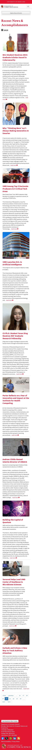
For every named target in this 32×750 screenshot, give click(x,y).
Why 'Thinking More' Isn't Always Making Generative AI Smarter (16, 131)
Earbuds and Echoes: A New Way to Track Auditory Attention (15, 650)
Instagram (10, 738)
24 (20, 698)
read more (13, 165)
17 (23, 695)
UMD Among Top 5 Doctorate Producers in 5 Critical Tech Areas (15, 189)
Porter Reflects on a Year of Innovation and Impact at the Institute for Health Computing (16, 399)
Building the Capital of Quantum (13, 521)
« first (4, 695)
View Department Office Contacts (9, 721)
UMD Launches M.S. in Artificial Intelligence (12, 263)
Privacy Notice (16, 741)
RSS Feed (18, 738)
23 (17, 698)
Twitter (6, 738)
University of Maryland (16, 1)
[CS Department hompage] (16, 745)
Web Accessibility (6, 741)
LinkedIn (14, 738)
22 (13, 698)
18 (26, 695)
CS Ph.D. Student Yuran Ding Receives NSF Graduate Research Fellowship (15, 336)
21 (10, 698)
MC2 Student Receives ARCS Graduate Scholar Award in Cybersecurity (15, 57)
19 (3, 698)
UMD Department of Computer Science (13, 6)
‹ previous (10, 695)
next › (4, 702)
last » (9, 702)
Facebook (2, 738)
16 (19, 695)
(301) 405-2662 (12, 735)
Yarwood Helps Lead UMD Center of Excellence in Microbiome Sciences (14, 582)
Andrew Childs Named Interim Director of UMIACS (15, 460)
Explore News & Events (16, 13)
